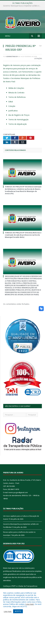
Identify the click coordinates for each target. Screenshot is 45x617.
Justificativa (13, 110)
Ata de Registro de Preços (19, 115)
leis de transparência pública (26, 577)
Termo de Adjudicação (17, 124)
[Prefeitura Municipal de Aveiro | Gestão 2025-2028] (22, 22)
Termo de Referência (17, 97)
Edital (10, 101)
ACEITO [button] (18, 611)
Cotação (11, 106)
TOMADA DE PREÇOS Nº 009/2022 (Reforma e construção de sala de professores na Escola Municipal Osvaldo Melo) (23, 234)
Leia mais (30, 604)
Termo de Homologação (18, 119)
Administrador (12, 56)
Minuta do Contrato (16, 92)
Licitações (38, 58)
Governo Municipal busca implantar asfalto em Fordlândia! (23, 6)
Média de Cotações (16, 88)
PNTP (14, 586)
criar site (18, 568)
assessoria (30, 571)
